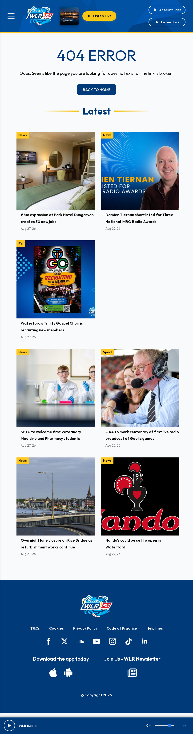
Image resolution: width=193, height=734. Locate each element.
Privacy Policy (85, 628)
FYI (20, 243)
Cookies (56, 628)
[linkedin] (144, 641)
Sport (107, 352)
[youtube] (96, 641)
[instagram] (112, 641)
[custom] (80, 641)
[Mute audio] (148, 725)
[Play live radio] (9, 725)
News (22, 135)
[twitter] (64, 641)
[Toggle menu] (11, 16)
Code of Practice (122, 628)
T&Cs (35, 628)
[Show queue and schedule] (184, 725)
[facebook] (48, 641)
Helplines (154, 628)
